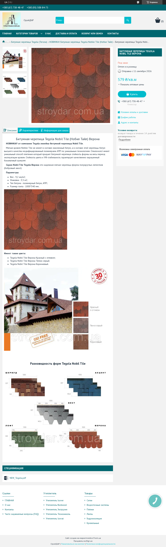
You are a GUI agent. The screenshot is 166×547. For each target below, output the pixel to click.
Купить (134, 94)
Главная (7, 33)
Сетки (89, 500)
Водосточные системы (98, 504)
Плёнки (90, 509)
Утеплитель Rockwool (56, 504)
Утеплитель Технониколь (58, 514)
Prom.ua (97, 538)
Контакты (113, 33)
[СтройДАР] (11, 20)
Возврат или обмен (92, 33)
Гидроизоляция (94, 518)
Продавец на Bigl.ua (83, 541)
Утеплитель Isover (55, 500)
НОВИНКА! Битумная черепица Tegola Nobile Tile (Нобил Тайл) (81, 41)
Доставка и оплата (66, 33)
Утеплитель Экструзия (56, 509)
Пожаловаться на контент (73, 544)
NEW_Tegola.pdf (18, 477)
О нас (48, 33)
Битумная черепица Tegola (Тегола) (29, 41)
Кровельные (93, 523)
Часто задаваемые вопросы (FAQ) (22, 514)
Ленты (90, 514)
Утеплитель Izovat (55, 518)
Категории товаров (27, 33)
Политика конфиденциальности (100, 544)
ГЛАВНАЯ (9, 500)
